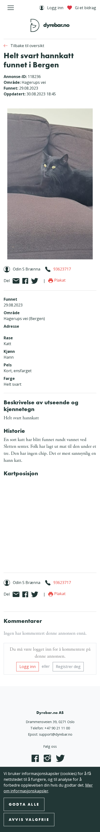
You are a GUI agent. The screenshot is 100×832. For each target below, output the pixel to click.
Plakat (59, 280)
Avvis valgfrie (29, 819)
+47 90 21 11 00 (57, 728)
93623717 (62, 269)
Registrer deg (68, 666)
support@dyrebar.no (55, 734)
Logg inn (27, 666)
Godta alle (24, 804)
